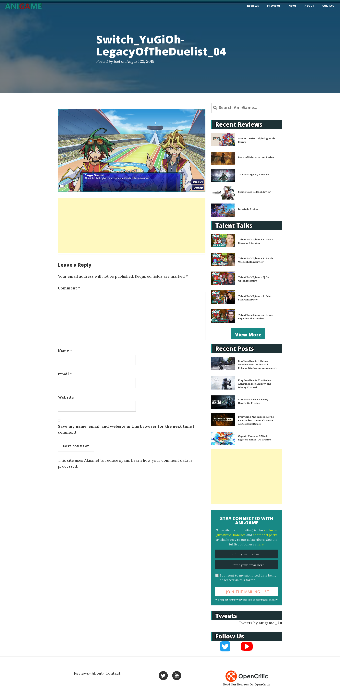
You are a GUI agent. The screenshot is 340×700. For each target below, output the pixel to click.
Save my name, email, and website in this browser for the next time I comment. (126, 429)
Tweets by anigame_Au (260, 622)
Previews (274, 5)
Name (65, 350)
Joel (117, 61)
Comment (69, 288)
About (309, 5)
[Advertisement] (131, 225)
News (293, 5)
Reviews (253, 5)
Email (65, 373)
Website (66, 397)
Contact (329, 5)
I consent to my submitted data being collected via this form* (248, 577)
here (260, 544)
